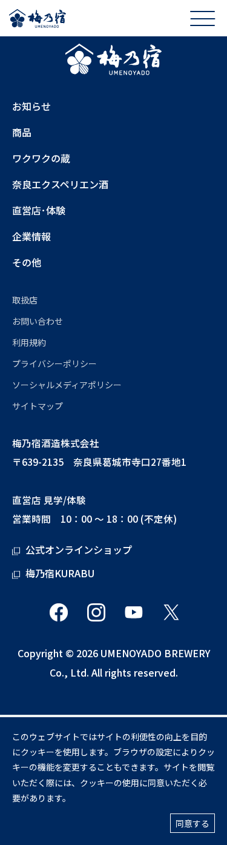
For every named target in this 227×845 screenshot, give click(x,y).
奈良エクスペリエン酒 (60, 184)
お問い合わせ (37, 321)
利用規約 (29, 342)
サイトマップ (37, 406)
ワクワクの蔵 (41, 158)
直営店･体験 (38, 210)
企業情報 (31, 237)
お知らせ (31, 106)
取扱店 (25, 300)
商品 (21, 132)
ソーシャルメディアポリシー (67, 385)
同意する (192, 823)
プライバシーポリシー (54, 363)
